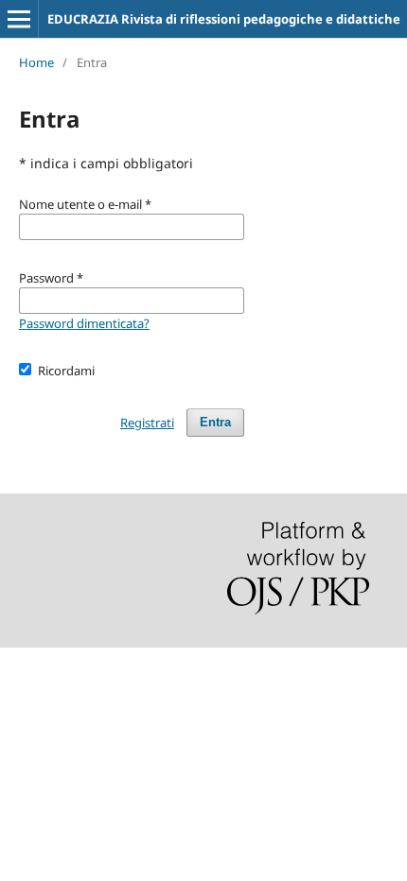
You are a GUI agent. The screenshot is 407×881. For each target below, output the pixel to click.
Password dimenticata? (84, 323)
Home (36, 62)
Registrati (147, 422)
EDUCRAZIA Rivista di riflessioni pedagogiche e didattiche (223, 18)
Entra (215, 422)
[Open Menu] (19, 19)
